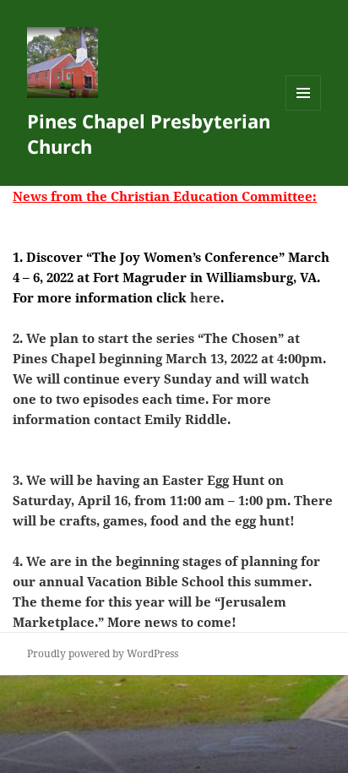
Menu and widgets (303, 110)
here (205, 297)
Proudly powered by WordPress (102, 653)
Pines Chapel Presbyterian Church (148, 133)
